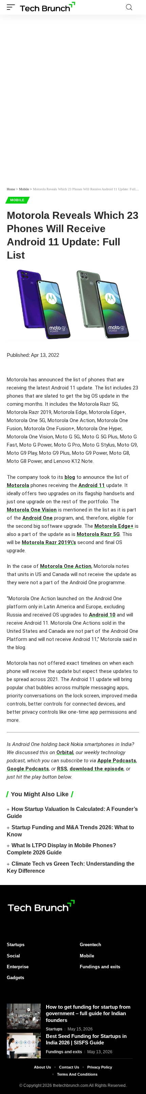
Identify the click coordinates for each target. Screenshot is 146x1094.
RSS (62, 769)
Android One (37, 518)
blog (70, 477)
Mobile (17, 200)
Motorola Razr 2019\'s (49, 542)
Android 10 (102, 615)
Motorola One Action (65, 566)
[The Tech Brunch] (46, 7)
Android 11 (91, 485)
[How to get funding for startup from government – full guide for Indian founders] (24, 1016)
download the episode (97, 769)
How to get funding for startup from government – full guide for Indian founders (88, 1013)
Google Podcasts (28, 769)
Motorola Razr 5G (98, 534)
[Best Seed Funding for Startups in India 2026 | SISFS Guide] (24, 1045)
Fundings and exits (64, 1051)
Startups (54, 1029)
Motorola (18, 485)
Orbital (64, 752)
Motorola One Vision (32, 510)
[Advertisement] (73, 105)
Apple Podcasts (116, 761)
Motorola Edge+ (113, 526)
